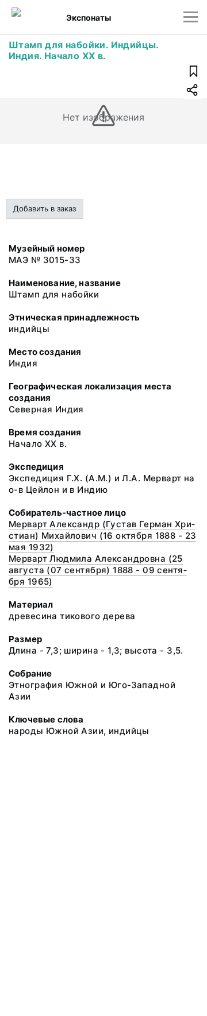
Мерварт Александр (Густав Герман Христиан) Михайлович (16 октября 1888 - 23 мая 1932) (102, 536)
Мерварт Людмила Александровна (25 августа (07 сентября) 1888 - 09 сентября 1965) (98, 570)
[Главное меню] (191, 17)
